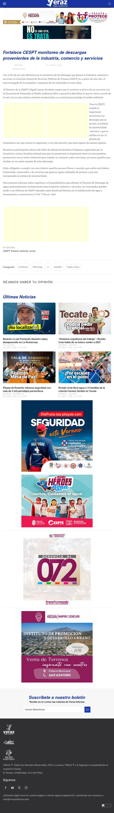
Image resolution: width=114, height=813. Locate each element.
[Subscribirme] (87, 710)
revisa (32, 251)
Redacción (19, 69)
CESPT (6, 251)
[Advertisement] (24, 120)
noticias (24, 251)
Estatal (14, 251)
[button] (4, 3)
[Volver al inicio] (57, 3)
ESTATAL (19, 65)
